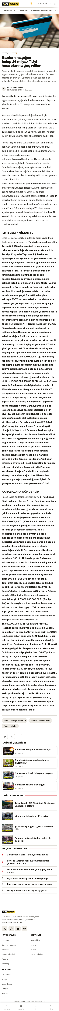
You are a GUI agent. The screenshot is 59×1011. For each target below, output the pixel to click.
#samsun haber (10, 726)
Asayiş (14, 53)
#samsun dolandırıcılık (40, 720)
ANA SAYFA (9, 11)
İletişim (5, 988)
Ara (36, 1007)
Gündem (23, 11)
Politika (5, 959)
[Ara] (55, 4)
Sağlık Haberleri (8, 954)
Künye (4, 979)
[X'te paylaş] (12, 736)
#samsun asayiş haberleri (14, 720)
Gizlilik (33, 949)
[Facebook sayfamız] (18, 928)
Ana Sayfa (5, 53)
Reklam (5, 993)
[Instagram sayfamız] (11, 928)
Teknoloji (5, 963)
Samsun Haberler (41, 11)
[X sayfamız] (4, 928)
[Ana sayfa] (10, 4)
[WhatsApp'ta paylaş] (5, 736)
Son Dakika (35, 940)
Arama (33, 945)
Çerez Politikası (37, 954)
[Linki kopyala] (19, 736)
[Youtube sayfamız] (24, 928)
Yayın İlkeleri (7, 984)
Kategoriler (21, 1007)
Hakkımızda (6, 974)
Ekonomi (5, 949)
